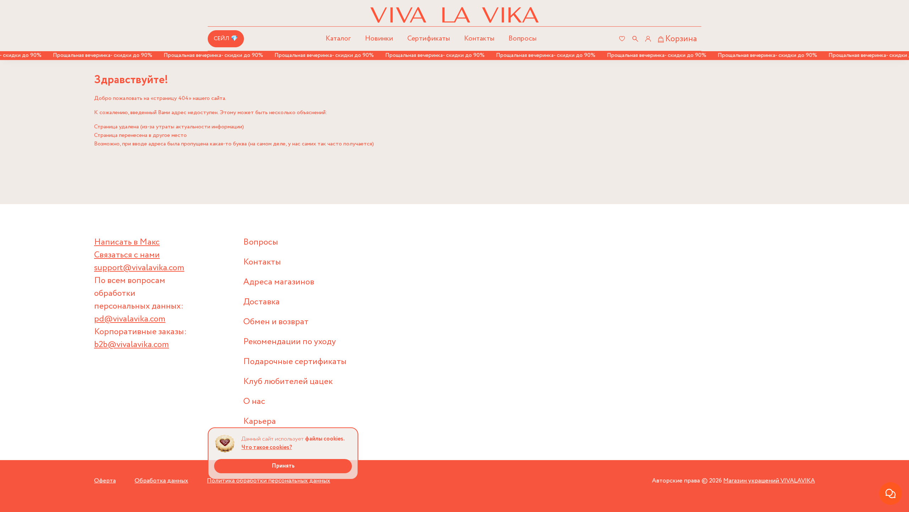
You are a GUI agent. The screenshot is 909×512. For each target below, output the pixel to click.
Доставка (261, 302)
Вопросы (522, 38)
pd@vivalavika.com (129, 319)
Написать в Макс (127, 242)
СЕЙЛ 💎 (226, 38)
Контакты (479, 38)
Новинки (379, 38)
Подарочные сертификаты (295, 362)
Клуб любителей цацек (288, 381)
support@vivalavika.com (139, 268)
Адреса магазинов (278, 282)
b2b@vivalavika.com (131, 344)
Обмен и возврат (276, 322)
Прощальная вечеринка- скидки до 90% (95, 55)
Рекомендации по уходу (289, 342)
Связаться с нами (127, 255)
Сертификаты (428, 38)
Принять (283, 466)
